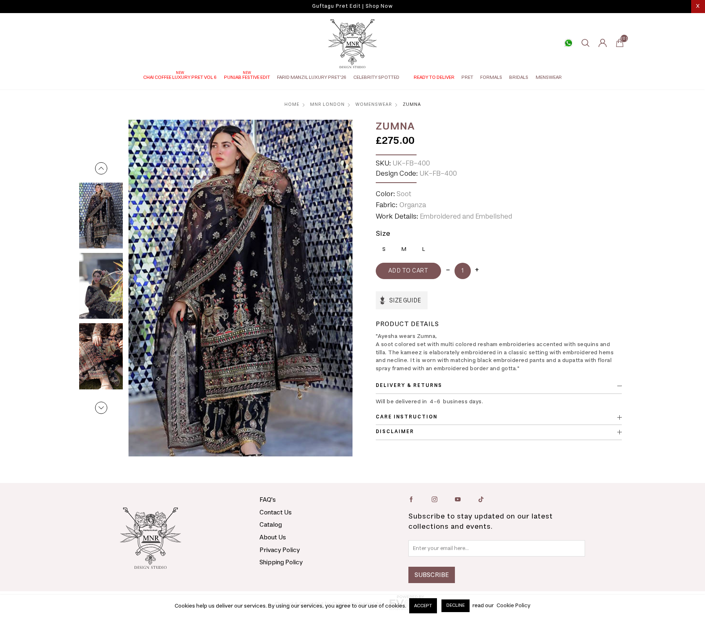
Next (101, 408)
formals (491, 77)
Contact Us (275, 512)
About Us (272, 537)
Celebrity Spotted (376, 77)
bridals (518, 77)
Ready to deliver (434, 77)
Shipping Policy (281, 562)
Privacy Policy (279, 550)
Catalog (270, 524)
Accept (423, 605)
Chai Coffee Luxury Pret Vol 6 (180, 77)
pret (467, 77)
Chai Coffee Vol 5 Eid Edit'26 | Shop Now (352, 6)
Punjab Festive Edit (247, 77)
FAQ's (267, 499)
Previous (101, 168)
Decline (455, 605)
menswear (549, 77)
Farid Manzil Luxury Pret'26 (311, 77)
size (383, 233)
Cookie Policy (513, 606)
